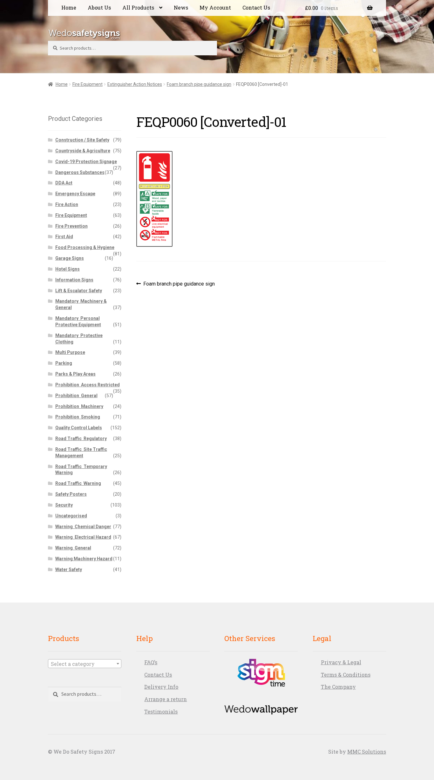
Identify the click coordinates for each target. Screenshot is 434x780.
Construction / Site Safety (82, 139)
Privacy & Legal (341, 662)
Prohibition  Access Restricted (87, 384)
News (181, 7)
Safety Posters (71, 494)
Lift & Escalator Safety (78, 290)
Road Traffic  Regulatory (81, 438)
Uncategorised (71, 515)
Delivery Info (161, 686)
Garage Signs (69, 258)
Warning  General (73, 547)
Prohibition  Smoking (77, 416)
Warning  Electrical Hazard (83, 537)
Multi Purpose (70, 352)
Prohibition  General (76, 395)
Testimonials (161, 711)
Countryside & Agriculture (82, 150)
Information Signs (74, 279)
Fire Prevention (71, 226)
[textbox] (84, 663)
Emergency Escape (75, 193)
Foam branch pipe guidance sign (199, 84)
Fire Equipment (87, 84)
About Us (99, 7)
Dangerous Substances (80, 172)
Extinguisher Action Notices (134, 84)
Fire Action (66, 204)
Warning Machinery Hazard (83, 558)
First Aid (64, 236)
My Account (215, 7)
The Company (338, 686)
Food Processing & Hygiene (84, 247)
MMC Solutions (366, 751)
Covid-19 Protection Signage (86, 161)
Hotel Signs (67, 269)
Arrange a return (165, 699)
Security (64, 504)
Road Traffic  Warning (78, 483)
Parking (63, 363)
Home (68, 7)
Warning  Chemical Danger (83, 526)
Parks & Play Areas (75, 373)
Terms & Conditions (345, 674)
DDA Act (63, 182)
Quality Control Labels (78, 427)
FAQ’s (150, 662)
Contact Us (256, 7)
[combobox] (84, 663)
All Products (138, 7)
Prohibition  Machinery (79, 406)
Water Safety (68, 569)
